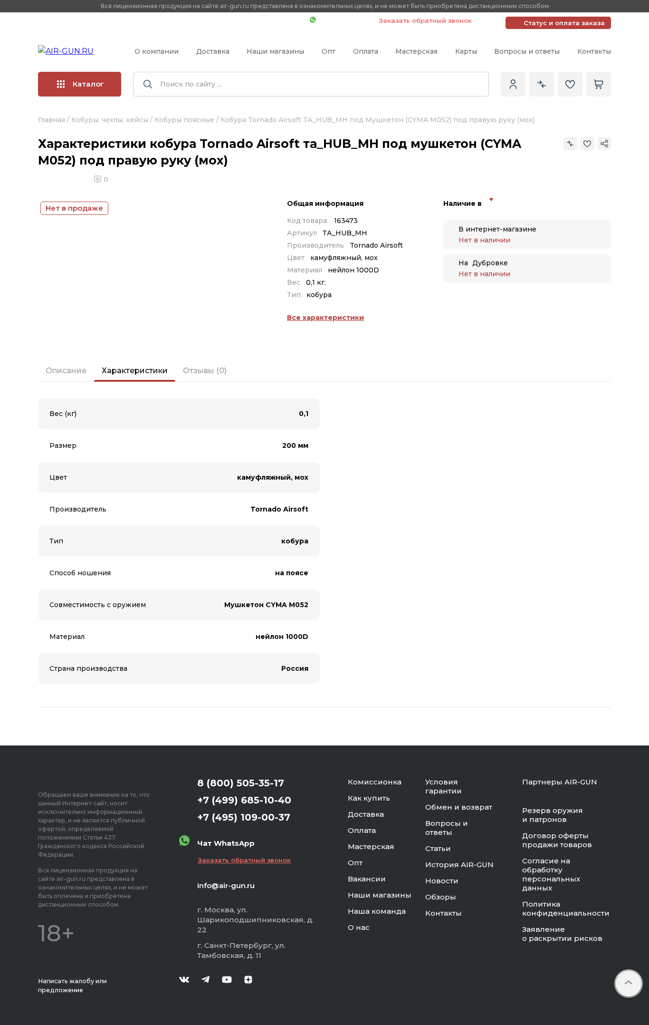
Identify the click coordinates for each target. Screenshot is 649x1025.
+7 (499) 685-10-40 (165, 20)
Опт (328, 51)
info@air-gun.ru (226, 885)
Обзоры (440, 896)
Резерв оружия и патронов (552, 815)
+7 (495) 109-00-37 (260, 20)
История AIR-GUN (459, 864)
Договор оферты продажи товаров (557, 840)
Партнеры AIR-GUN (559, 781)
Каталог (88, 83)
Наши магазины (275, 51)
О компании (156, 51)
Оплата (365, 51)
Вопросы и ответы (527, 51)
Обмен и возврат (458, 807)
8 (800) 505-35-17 (240, 783)
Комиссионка (374, 781)
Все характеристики (325, 317)
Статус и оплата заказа (564, 23)
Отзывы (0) (205, 370)
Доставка (212, 51)
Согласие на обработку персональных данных (551, 874)
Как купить (369, 798)
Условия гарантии (443, 786)
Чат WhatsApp (342, 20)
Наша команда (377, 911)
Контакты (594, 51)
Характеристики (135, 370)
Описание (66, 370)
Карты (466, 51)
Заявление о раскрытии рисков (562, 934)
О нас (359, 927)
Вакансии (367, 878)
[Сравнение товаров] (541, 84)
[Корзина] (598, 84)
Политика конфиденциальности (566, 908)
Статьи (438, 848)
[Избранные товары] (570, 84)
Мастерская (416, 51)
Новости (441, 880)
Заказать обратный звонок (425, 20)
